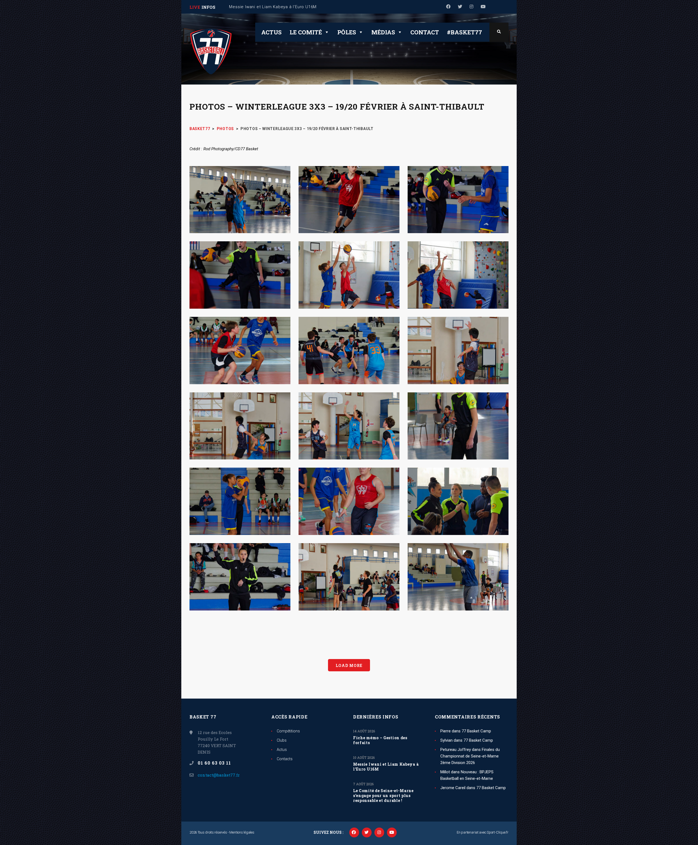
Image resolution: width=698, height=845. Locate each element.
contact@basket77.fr (219, 775)
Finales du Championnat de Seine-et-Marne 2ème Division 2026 (470, 756)
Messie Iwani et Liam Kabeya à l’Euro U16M (386, 767)
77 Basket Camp (476, 731)
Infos (208, 7)
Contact (424, 32)
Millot (445, 771)
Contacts (285, 759)
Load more (349, 665)
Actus (271, 32)
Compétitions (288, 731)
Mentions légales (241, 832)
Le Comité (306, 32)
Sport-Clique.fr (498, 832)
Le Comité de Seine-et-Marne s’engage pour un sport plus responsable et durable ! (383, 795)
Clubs (282, 740)
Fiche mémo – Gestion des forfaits (380, 740)
